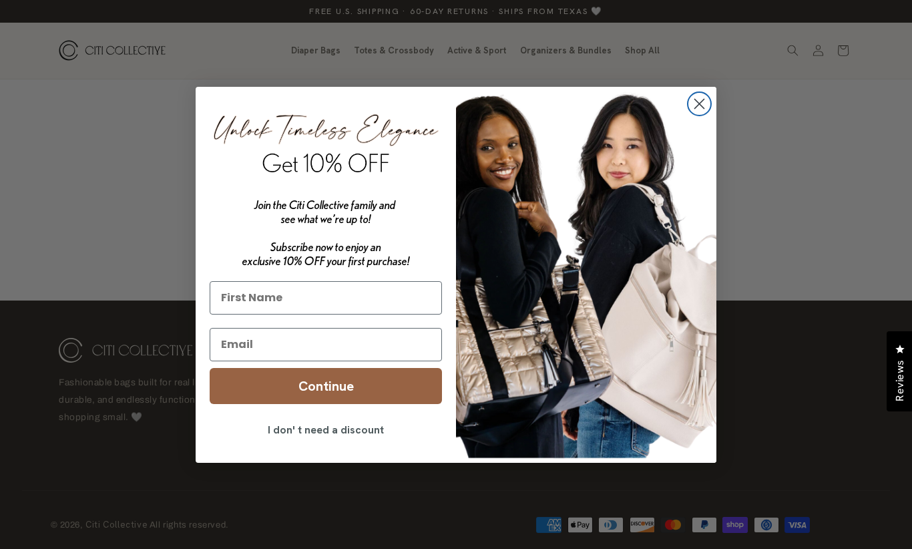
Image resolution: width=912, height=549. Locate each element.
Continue (326, 386)
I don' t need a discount (326, 430)
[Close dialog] (699, 104)
